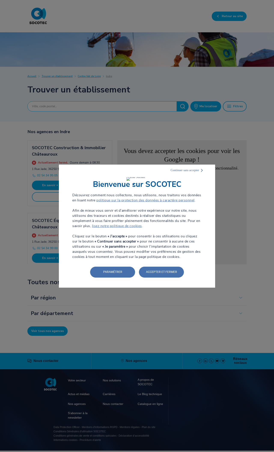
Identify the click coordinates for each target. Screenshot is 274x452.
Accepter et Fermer (161, 272)
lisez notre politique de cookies (117, 226)
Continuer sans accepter (185, 170)
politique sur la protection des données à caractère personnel (145, 200)
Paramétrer (112, 272)
